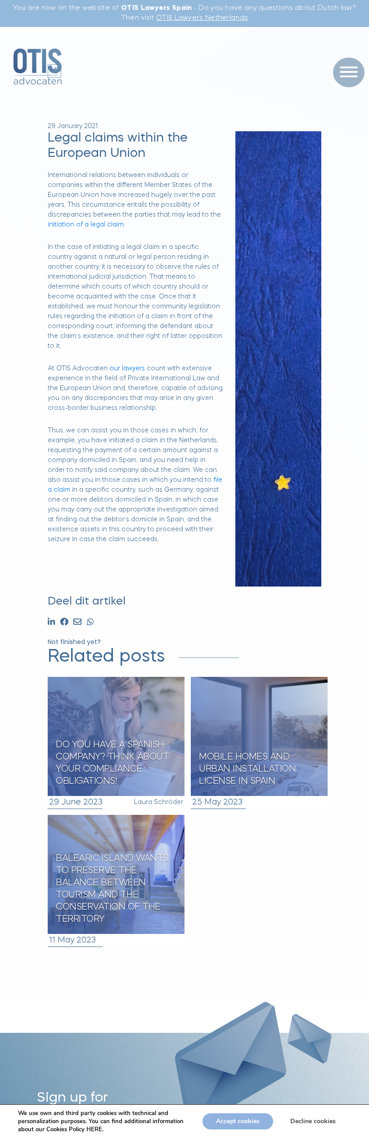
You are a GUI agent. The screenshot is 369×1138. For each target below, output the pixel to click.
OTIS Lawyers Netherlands (202, 18)
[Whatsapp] (90, 623)
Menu (345, 54)
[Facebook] (64, 623)
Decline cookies (313, 1121)
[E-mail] (77, 623)
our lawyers (127, 368)
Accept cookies (238, 1121)
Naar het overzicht (229, 881)
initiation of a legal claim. (86, 225)
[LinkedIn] (51, 623)
